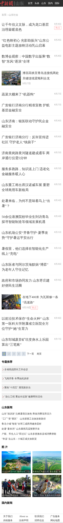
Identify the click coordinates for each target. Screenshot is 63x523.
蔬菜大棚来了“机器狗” (18, 94)
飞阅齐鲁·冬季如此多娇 (16, 378)
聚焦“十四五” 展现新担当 (17, 387)
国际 (57, 3)
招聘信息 (39, 520)
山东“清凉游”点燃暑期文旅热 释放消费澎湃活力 (26, 413)
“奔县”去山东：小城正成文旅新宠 (19, 439)
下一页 (30, 354)
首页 (30, 3)
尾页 (39, 354)
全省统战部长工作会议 (16, 369)
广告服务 (55, 516)
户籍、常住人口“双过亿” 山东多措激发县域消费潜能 (29, 434)
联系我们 (39, 516)
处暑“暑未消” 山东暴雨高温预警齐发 (21, 429)
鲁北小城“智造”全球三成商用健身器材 (21, 424)
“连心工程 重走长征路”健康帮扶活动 (23, 396)
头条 (37, 3)
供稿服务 (8, 520)
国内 (50, 3)
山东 (43, 3)
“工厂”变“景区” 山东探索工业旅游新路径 (24, 418)
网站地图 (55, 520)
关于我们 (8, 516)
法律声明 (23, 520)
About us (23, 516)
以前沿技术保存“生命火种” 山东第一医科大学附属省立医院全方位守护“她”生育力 (25, 323)
